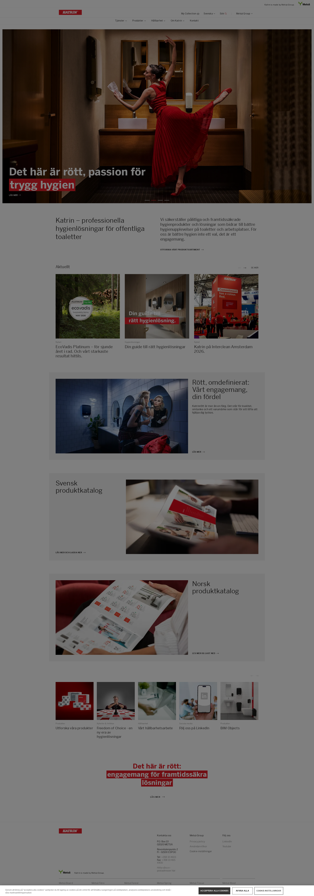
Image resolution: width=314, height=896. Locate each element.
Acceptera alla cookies (214, 891)
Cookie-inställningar (268, 891)
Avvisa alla (242, 891)
